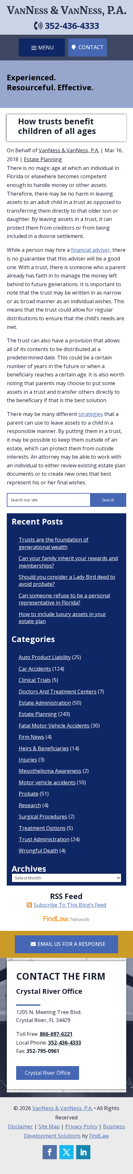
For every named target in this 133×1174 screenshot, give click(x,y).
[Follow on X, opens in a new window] (66, 1152)
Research (30, 805)
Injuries (28, 759)
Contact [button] (91, 47)
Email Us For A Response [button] (71, 944)
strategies (90, 414)
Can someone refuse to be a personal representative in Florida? (64, 599)
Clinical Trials (35, 680)
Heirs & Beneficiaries (44, 748)
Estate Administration (45, 702)
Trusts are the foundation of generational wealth (53, 543)
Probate (28, 793)
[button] (42, 48)
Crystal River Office (47, 1072)
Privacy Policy (81, 1126)
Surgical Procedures (43, 816)
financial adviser (90, 249)
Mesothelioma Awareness (50, 770)
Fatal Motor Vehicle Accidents (54, 725)
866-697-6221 (56, 1033)
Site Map (49, 1126)
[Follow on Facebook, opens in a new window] (50, 1152)
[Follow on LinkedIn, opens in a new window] (83, 1152)
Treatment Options (42, 828)
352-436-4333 (72, 25)
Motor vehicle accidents (47, 782)
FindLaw (99, 1135)
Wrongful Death (38, 850)
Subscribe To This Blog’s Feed (70, 904)
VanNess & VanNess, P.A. (69, 150)
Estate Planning (43, 159)
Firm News (31, 736)
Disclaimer (20, 1126)
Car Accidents (35, 668)
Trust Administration (44, 839)
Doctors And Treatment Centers (58, 691)
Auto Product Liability (45, 657)
